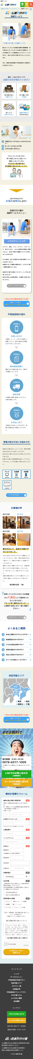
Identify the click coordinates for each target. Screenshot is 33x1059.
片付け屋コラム (16, 995)
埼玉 (28, 701)
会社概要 (16, 1001)
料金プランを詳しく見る (15, 286)
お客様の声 (16, 989)
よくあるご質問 (16, 998)
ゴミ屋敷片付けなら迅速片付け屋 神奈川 (13, 1048)
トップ (16, 974)
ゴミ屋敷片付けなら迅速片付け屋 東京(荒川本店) (16, 1043)
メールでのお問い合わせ (16, 782)
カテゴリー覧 (16, 986)
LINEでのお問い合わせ (16, 774)
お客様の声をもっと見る (15, 617)
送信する (16, 951)
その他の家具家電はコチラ (15, 495)
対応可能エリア (16, 675)
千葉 (28, 704)
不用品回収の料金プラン (16, 980)
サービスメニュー (16, 977)
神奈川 (20, 704)
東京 (19, 701)
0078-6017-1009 (16, 1026)
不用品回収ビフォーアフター (16, 992)
